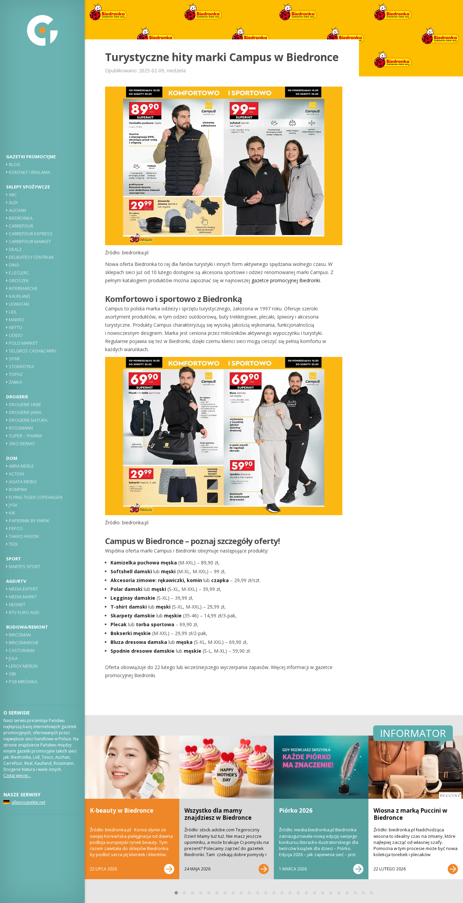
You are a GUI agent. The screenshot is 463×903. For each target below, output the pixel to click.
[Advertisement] (42, 103)
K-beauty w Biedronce (121, 810)
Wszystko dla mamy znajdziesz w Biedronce (217, 814)
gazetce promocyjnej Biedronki (285, 280)
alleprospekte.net (28, 802)
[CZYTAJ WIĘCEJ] (169, 869)
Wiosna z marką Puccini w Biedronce (410, 814)
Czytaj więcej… (17, 775)
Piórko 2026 (296, 810)
